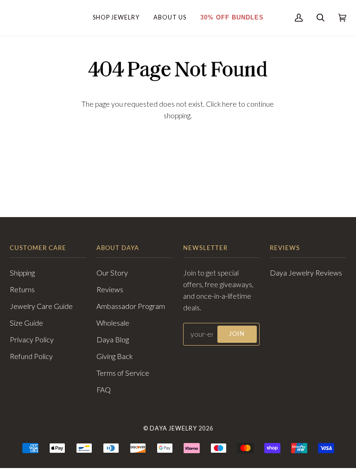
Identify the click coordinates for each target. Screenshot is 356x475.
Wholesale (112, 323)
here (229, 104)
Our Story (112, 273)
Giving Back (114, 356)
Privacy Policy (32, 339)
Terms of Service (122, 373)
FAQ (103, 389)
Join (237, 333)
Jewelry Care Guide (41, 306)
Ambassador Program (130, 306)
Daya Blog (112, 339)
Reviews (109, 289)
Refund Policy (31, 356)
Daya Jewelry (173, 428)
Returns (22, 289)
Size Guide (26, 323)
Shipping (22, 273)
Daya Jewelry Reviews (306, 273)
